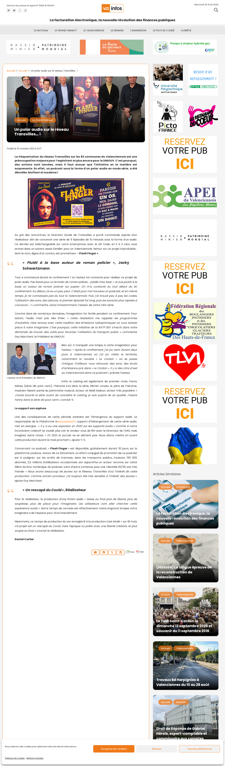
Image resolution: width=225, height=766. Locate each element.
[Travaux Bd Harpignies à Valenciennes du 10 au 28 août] (185, 665)
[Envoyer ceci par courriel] (95, 552)
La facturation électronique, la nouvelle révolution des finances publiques (112, 20)
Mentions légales (34, 758)
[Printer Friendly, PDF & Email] (135, 553)
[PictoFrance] (168, 116)
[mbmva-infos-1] (185, 237)
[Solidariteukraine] (185, 445)
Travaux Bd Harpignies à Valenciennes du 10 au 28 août (182, 682)
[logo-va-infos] (112, 8)
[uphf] (168, 80)
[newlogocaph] (112, 47)
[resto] (203, 116)
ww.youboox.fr (66, 421)
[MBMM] (39, 47)
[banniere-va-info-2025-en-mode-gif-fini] (185, 47)
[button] (216, 10)
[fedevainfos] (185, 321)
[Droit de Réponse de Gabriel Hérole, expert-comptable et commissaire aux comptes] (185, 719)
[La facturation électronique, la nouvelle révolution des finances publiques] (185, 504)
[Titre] (9, 11)
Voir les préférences (199, 749)
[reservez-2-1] (185, 154)
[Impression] (185, 196)
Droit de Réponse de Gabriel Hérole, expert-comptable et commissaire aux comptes (181, 733)
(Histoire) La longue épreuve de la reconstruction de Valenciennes (184, 572)
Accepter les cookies (114, 749)
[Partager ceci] (104, 552)
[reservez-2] (185, 279)
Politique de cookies (15, 758)
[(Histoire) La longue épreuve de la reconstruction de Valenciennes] (185, 558)
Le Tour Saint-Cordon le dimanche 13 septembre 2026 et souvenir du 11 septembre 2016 (184, 626)
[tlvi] (185, 362)
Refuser (156, 749)
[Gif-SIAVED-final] (203, 80)
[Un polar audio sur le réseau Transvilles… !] (76, 79)
